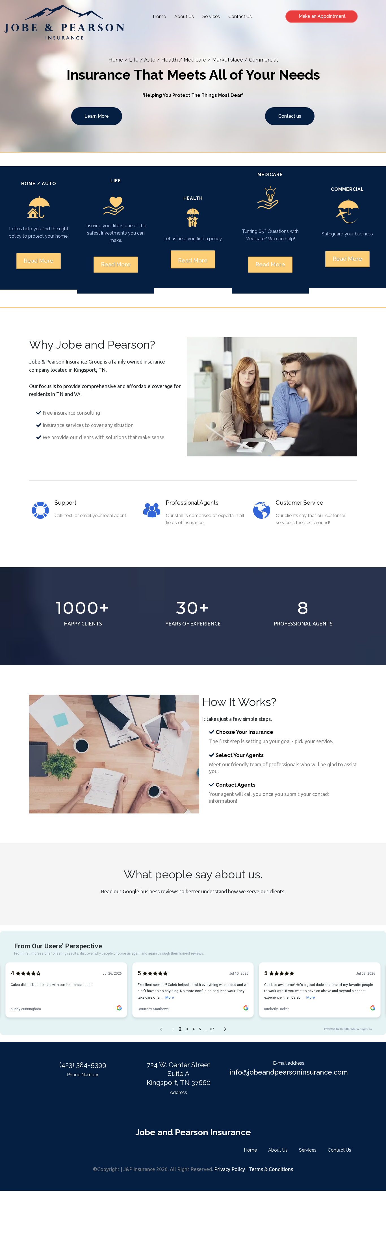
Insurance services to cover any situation (88, 425)
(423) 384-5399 (82, 1065)
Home (159, 16)
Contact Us (240, 16)
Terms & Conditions (271, 1169)
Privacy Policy (229, 1169)
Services (211, 16)
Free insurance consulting (71, 412)
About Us (184, 16)
